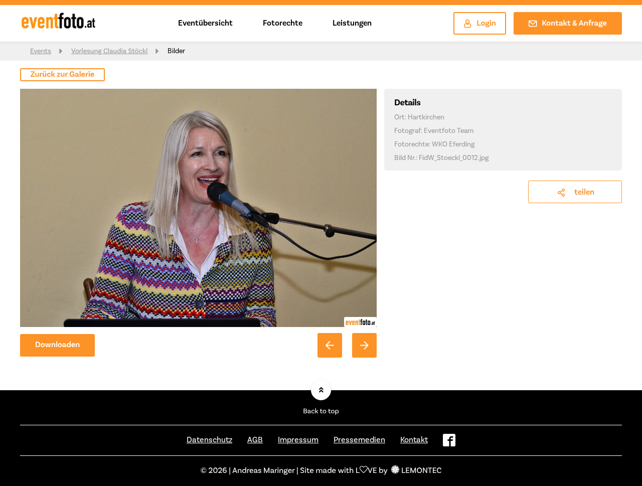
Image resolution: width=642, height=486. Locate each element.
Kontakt (414, 440)
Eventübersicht (205, 23)
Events (40, 51)
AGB (255, 440)
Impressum (298, 440)
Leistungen (352, 23)
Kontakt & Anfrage (574, 24)
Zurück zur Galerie (63, 75)
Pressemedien (359, 440)
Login (486, 24)
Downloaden (57, 345)
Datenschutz (209, 440)
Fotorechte (282, 23)
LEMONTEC (421, 471)
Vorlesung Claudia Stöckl (109, 51)
